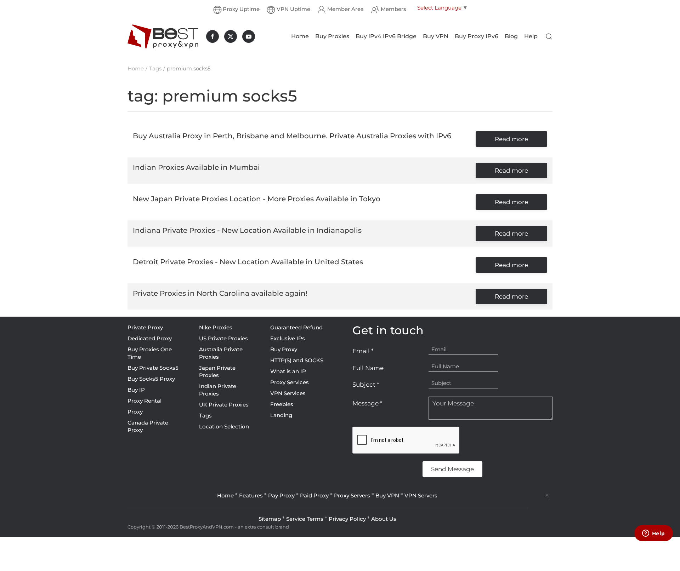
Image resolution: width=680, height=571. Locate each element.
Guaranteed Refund (296, 327)
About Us (383, 518)
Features (251, 495)
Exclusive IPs (287, 338)
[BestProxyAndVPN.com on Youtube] (248, 36)
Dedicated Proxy (150, 338)
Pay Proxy (281, 495)
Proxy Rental (145, 400)
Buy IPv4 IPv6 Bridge (386, 36)
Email (363, 350)
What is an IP (288, 371)
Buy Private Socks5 (153, 367)
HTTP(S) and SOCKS (296, 360)
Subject (365, 384)
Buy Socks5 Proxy (151, 378)
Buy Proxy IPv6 (476, 36)
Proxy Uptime (241, 9)
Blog (511, 36)
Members (393, 9)
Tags (205, 415)
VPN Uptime (293, 9)
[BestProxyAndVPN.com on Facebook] (212, 36)
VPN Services (288, 393)
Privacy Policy (347, 518)
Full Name (368, 367)
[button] (548, 36)
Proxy (135, 411)
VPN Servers (420, 495)
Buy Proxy (283, 349)
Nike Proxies (215, 327)
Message (367, 403)
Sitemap (270, 518)
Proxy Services (289, 382)
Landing (281, 415)
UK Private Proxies (224, 404)
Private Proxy (145, 327)
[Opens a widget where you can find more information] (653, 534)
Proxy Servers (352, 495)
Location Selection (224, 426)
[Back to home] (163, 36)
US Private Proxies (223, 338)
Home (300, 36)
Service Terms (304, 518)
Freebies (281, 404)
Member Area (345, 9)
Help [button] (531, 36)
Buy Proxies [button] (332, 36)
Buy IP (136, 389)
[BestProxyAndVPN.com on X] (230, 36)
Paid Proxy (314, 495)
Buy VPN (435, 36)
